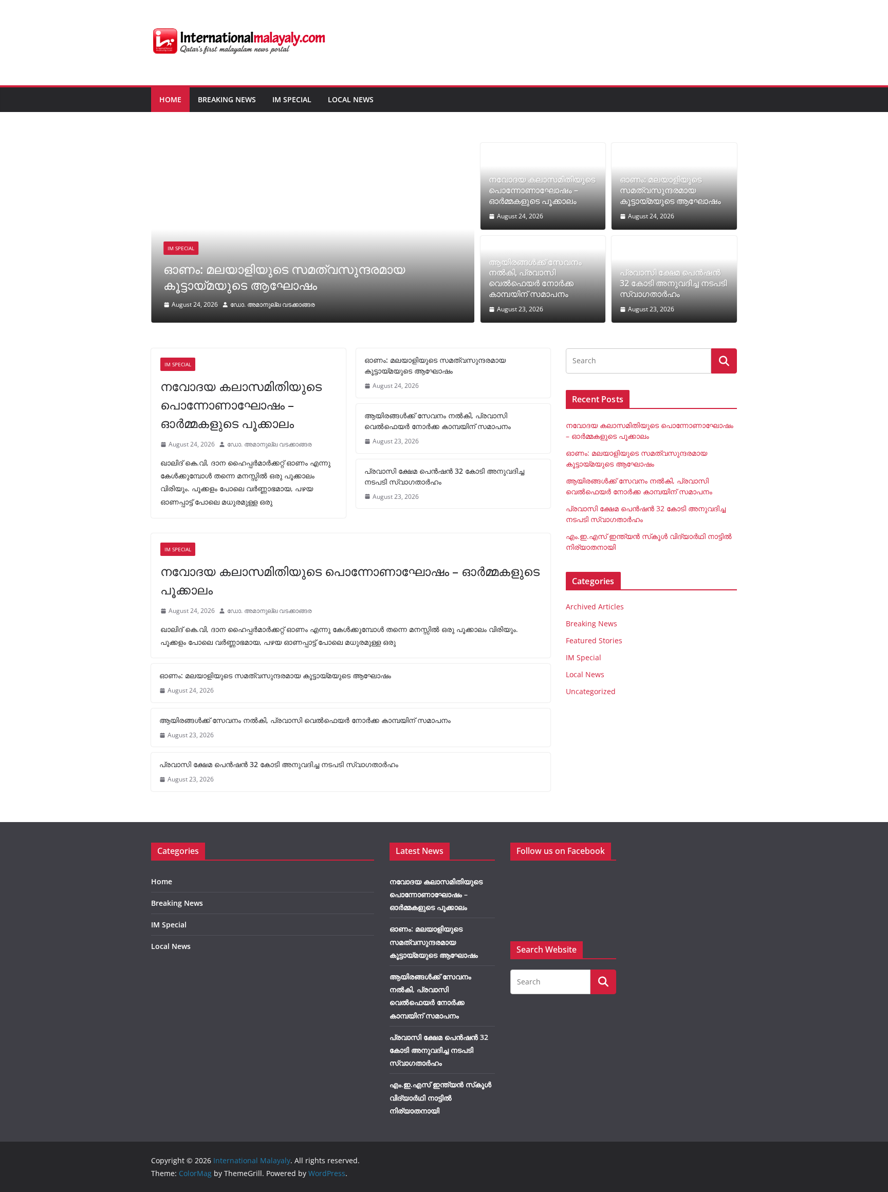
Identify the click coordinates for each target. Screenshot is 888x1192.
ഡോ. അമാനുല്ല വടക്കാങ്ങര (272, 304)
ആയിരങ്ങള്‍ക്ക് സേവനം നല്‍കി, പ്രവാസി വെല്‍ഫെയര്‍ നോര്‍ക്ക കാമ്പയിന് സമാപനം (535, 278)
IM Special (291, 99)
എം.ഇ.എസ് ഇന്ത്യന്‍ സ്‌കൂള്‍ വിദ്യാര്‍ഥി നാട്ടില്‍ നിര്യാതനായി (440, 1097)
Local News (351, 99)
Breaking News (227, 99)
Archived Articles (595, 606)
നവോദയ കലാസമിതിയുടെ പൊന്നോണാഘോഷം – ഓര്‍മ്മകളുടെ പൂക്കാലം (542, 190)
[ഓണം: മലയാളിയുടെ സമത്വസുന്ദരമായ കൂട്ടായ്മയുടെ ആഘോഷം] (312, 150)
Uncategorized (591, 691)
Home (170, 99)
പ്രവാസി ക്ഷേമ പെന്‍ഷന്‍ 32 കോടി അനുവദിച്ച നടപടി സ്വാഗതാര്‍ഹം (673, 283)
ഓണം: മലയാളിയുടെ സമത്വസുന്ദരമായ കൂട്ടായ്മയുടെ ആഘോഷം (284, 276)
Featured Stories (594, 640)
